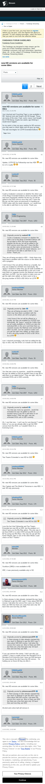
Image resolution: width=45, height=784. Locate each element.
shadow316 (17, 497)
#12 (41, 592)
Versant (22, 739)
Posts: (31, 101)
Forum (22, 23)
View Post (29, 235)
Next (39, 86)
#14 (41, 683)
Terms (14, 741)
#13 (41, 628)
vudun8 (15, 174)
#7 (42, 399)
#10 (41, 510)
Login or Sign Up (36, 9)
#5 (42, 300)
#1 (42, 106)
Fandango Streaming (32, 23)
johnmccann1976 (19, 579)
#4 (42, 227)
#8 (42, 449)
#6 (42, 364)
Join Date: (15, 101)
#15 (41, 730)
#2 (42, 155)
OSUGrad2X (17, 94)
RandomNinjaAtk (19, 616)
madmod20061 (18, 288)
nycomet (15, 717)
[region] (22, 758)
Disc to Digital (8, 26)
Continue (22, 780)
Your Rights (25, 749)
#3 (42, 186)
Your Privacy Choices (22, 774)
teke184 (15, 547)
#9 (42, 479)
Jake (14, 214)
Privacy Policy (14, 744)
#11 (41, 559)
